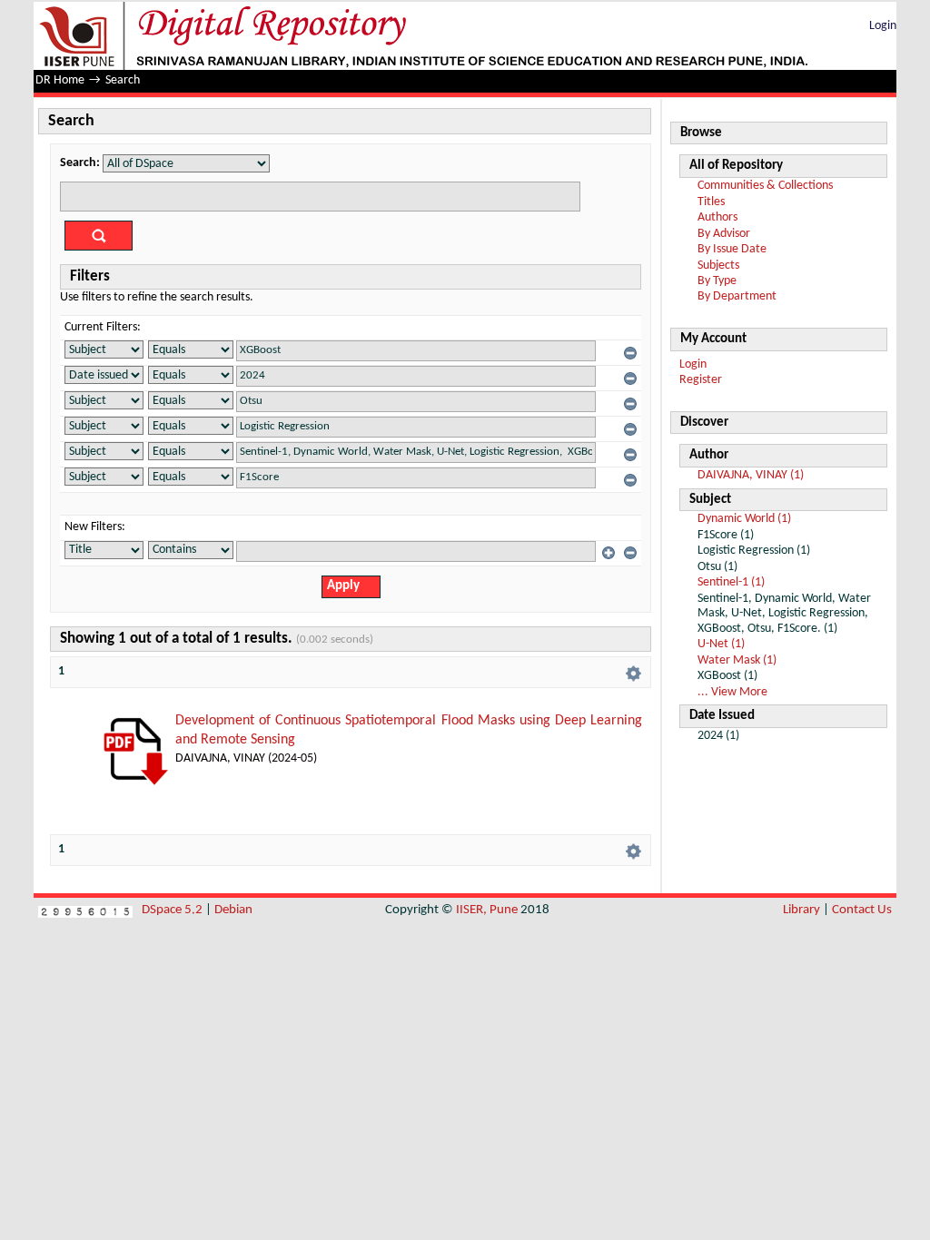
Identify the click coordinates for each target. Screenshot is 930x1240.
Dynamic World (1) (744, 519)
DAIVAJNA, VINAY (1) (751, 475)
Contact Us (862, 910)
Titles (711, 202)
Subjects (718, 265)
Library (801, 910)
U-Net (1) (721, 644)
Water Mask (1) (737, 660)
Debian (233, 910)
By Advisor (724, 234)
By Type (717, 281)
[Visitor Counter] (85, 910)
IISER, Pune (487, 910)
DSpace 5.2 (173, 910)
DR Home (59, 80)
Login (882, 26)
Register (700, 380)
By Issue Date (732, 249)
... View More (732, 692)
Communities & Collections (765, 186)
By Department (737, 296)
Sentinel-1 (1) (731, 582)
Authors (717, 217)
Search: (80, 163)
